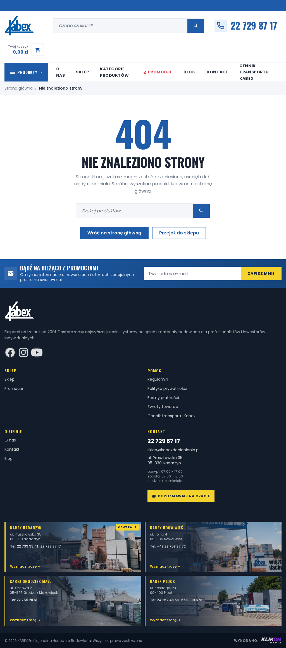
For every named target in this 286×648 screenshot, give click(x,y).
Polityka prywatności (167, 388)
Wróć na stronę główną (114, 233)
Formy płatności (163, 397)
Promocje (160, 72)
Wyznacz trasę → (25, 566)
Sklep (82, 72)
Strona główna (18, 88)
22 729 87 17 (163, 441)
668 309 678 (191, 599)
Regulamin (157, 379)
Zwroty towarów (162, 406)
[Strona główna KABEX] (25, 26)
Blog (189, 72)
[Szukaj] (195, 26)
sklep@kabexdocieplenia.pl (173, 450)
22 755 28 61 (27, 599)
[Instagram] (23, 352)
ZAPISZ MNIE (261, 273)
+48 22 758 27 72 (171, 546)
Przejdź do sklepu (179, 233)
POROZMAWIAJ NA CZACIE (184, 496)
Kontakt (217, 72)
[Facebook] (10, 352)
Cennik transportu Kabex (254, 72)
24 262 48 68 (168, 599)
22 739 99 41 (28, 546)
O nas (60, 72)
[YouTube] (36, 352)
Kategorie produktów (114, 72)
